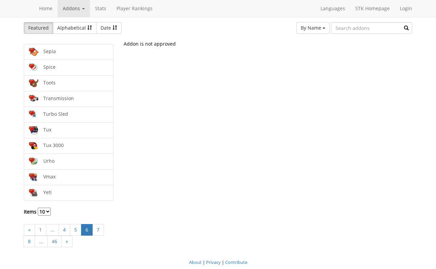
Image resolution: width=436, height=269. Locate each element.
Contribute (236, 262)
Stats (100, 8)
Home (45, 8)
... (52, 229)
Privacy (213, 262)
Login (406, 8)
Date (106, 28)
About (195, 262)
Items (31, 211)
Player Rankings (134, 8)
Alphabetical (72, 28)
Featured (38, 28)
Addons (72, 8)
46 (54, 241)
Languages (333, 8)
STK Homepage (372, 8)
